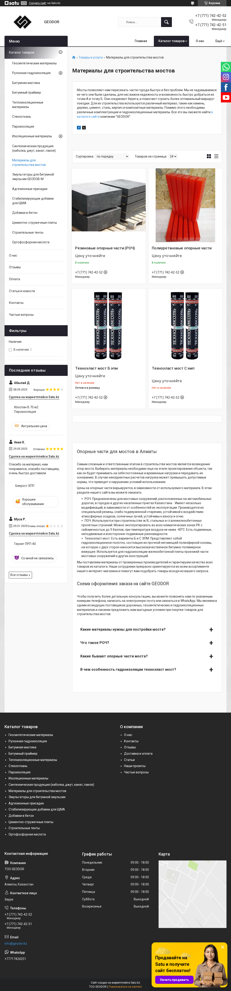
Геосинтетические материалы (34, 63)
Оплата (14, 279)
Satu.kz (135, 982)
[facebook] (79, 128)
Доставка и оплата (138, 753)
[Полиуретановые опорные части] (185, 205)
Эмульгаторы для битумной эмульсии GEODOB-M (33, 177)
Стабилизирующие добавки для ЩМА (33, 201)
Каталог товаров (171, 41)
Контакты (16, 303)
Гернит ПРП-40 (25, 544)
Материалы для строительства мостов (29, 162)
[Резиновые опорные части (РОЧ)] (109, 205)
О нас (200, 41)
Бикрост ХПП (24, 486)
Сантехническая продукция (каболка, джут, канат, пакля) (34, 148)
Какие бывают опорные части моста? (114, 656)
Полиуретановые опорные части (181, 248)
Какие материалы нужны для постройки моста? (123, 629)
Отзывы (15, 267)
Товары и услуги (91, 57)
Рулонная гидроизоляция (31, 73)
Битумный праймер (26, 92)
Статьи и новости (22, 291)
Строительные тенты (27, 232)
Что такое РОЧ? (94, 643)
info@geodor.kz (16, 943)
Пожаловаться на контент (125, 986)
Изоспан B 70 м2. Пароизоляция (26, 409)
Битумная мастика (26, 83)
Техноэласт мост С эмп (173, 368)
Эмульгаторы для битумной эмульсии (37, 797)
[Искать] (166, 22)
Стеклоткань (21, 116)
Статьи (129, 760)
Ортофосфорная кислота (30, 242)
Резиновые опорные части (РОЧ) (105, 248)
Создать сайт (37, 3)
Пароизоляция (23, 126)
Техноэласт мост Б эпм (96, 368)
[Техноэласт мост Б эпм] (109, 325)
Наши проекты (135, 766)
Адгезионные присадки (29, 189)
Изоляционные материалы (32, 136)
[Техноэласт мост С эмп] (185, 325)
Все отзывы (19, 575)
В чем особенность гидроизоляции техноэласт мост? (128, 669)
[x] (84, 128)
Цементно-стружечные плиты (34, 222)
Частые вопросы (21, 314)
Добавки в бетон (24, 212)
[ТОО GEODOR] (23, 22)
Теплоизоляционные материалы (27, 105)
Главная (141, 41)
